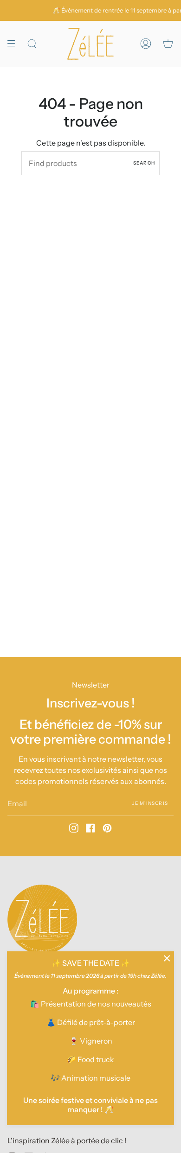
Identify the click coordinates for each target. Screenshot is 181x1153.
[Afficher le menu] (14, 44)
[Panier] (168, 44)
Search (144, 163)
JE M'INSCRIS (150, 803)
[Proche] (167, 958)
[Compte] (145, 44)
